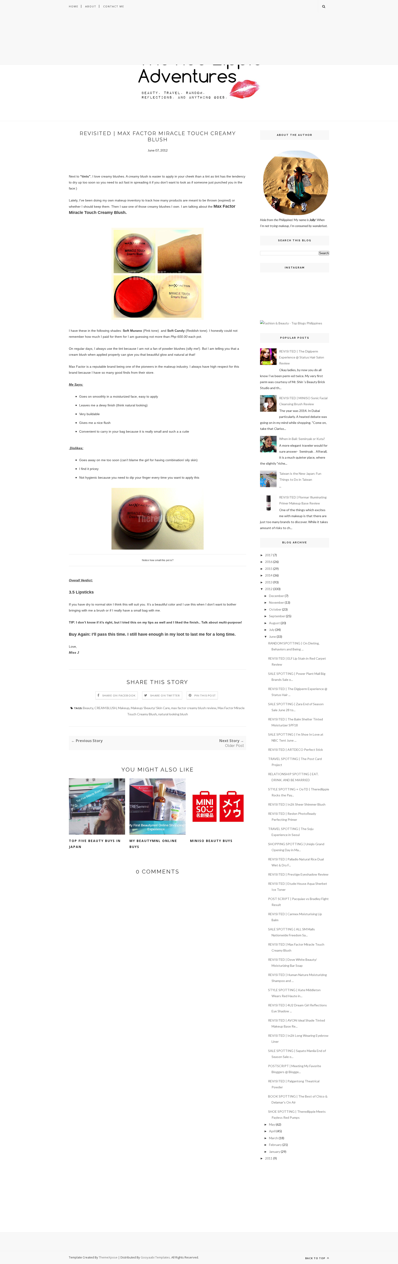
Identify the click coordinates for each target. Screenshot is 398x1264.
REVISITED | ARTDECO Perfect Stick (295, 749)
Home (73, 6)
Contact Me (113, 6)
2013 (268, 582)
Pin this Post (205, 695)
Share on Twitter (165, 695)
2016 (268, 562)
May (272, 1124)
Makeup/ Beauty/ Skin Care (150, 708)
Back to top (315, 1258)
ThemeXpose (108, 1257)
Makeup (123, 708)
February (275, 1145)
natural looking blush (173, 714)
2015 (268, 569)
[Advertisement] (199, 45)
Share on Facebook (119, 695)
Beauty (88, 708)
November (276, 602)
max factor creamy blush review (193, 708)
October (275, 609)
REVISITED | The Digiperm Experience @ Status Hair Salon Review (301, 357)
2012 (268, 589)
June (272, 636)
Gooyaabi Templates (155, 1257)
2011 (268, 1158)
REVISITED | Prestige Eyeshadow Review (298, 874)
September (277, 616)
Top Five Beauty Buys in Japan (95, 844)
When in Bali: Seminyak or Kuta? (302, 439)
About (90, 6)
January (274, 1151)
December (276, 596)
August (274, 623)
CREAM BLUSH (105, 708)
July (272, 630)
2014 (268, 575)
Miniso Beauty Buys (211, 841)
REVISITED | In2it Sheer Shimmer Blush (296, 804)
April (272, 1131)
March (273, 1138)
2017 (268, 555)
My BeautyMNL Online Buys (153, 844)
